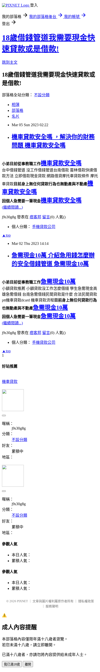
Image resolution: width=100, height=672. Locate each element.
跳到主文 (9, 62)
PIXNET (22, 601)
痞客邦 (35, 217)
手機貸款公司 (43, 227)
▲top (6, 235)
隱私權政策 (86, 601)
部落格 (17, 110)
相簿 (15, 105)
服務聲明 (52, 606)
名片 (15, 116)
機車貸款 (9, 382)
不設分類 (42, 95)
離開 (28, 664)
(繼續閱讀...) (12, 207)
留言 (46, 217)
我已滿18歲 (12, 664)
